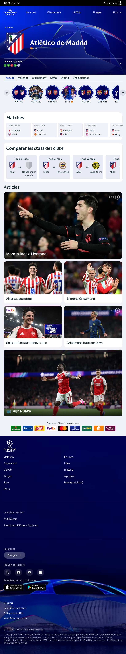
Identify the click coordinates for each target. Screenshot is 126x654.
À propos (69, 476)
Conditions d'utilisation (15, 608)
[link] (31, 12)
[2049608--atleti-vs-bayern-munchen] (96, 130)
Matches (23, 78)
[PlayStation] (28, 428)
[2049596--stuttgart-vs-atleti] (70, 130)
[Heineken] (16, 428)
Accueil (10, 78)
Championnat (81, 78)
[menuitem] (33, 12)
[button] (116, 12)
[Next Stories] (123, 93)
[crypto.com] (75, 428)
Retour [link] (10, 27)
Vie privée (8, 602)
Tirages (8, 476)
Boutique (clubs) (73, 482)
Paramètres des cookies (15, 618)
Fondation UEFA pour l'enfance (21, 525)
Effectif (64, 78)
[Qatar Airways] (110, 428)
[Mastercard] (63, 428)
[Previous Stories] (7, 93)
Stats (53, 78)
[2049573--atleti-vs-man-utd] (44, 130)
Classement (39, 78)
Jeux (6, 482)
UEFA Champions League (10, 12)
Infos (67, 463)
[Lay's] (39, 428)
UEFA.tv (8, 469)
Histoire (68, 469)
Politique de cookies (13, 613)
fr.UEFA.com (10, 519)
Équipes (68, 457)
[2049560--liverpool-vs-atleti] (18, 130)
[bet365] (87, 428)
